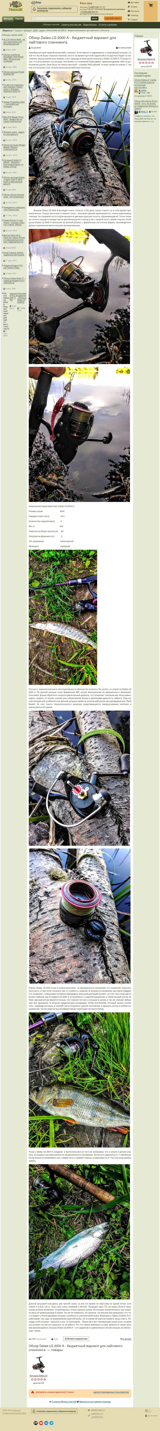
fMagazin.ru (7, 30)
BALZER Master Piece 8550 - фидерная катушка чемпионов (13, 119)
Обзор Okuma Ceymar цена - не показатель (13, 196)
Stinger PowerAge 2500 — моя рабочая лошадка (14, 104)
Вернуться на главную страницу (95, 1401)
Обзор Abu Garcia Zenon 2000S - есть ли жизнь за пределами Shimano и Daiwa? (146, 105)
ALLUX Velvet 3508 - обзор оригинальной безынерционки (14, 41)
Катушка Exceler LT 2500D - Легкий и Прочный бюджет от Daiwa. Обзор (13, 163)
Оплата (134, 6)
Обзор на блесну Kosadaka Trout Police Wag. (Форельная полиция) (13, 58)
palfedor (143, 90)
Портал (19, 18)
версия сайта (152, 1415)
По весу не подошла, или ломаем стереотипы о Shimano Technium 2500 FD (13, 88)
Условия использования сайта (14, 1413)
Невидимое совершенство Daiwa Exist (14, 208)
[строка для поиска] (61, 19)
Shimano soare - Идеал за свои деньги (13, 133)
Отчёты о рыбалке (108, 24)
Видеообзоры (90, 24)
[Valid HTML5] (146, 1410)
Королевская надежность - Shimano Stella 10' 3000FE (23, 297)
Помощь (134, 15)
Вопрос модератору (77, 1339)
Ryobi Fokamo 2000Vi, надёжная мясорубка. (13, 254)
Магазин (8, 18)
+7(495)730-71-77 (96, 7)
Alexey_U (144, 111)
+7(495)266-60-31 (89, 11)
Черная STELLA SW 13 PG (13, 296)
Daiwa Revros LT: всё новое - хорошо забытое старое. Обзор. (14, 222)
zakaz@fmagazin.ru (98, 1410)
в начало (126, 1338)
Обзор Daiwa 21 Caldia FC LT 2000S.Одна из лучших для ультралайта (145, 83)
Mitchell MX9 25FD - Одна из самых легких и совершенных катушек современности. (14, 238)
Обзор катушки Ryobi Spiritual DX (13, 73)
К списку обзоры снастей (64, 1401)
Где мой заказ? (113, 18)
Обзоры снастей (51, 24)
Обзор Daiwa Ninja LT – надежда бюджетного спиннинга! (14, 280)
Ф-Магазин (16, 1410)
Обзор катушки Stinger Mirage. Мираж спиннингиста (14, 147)
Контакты (135, 11)
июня (41, 30)
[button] (36, 1423)
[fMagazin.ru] (15, 6)
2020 (35, 30)
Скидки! (134, 19)
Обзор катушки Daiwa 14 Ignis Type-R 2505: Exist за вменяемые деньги (14, 180)
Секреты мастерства (71, 24)
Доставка (135, 2)
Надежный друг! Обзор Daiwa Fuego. (13, 266)
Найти (94, 18)
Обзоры (27, 30)
